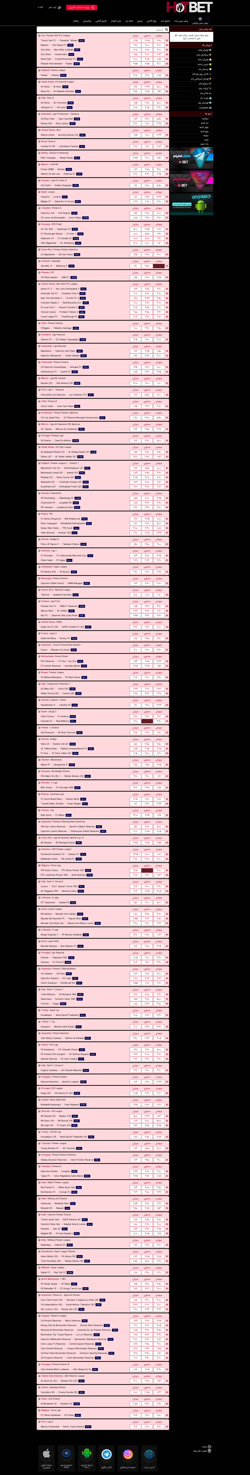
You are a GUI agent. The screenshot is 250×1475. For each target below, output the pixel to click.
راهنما (76, 21)
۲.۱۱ (135, 831)
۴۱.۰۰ (135, 383)
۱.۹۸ (135, 1137)
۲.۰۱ (135, 293)
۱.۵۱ (135, 213)
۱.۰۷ (159, 854)
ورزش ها (206, 45)
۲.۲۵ (135, 40)
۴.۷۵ (135, 158)
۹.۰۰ (159, 519)
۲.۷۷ (147, 560)
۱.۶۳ (135, 119)
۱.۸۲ (135, 1082)
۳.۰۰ (147, 45)
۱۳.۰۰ (135, 815)
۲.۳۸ (159, 123)
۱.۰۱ (158, 383)
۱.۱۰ (158, 595)
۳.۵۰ (147, 169)
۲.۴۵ (135, 615)
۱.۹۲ (135, 169)
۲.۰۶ (135, 307)
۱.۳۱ (159, 234)
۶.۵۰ (135, 1261)
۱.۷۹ (135, 355)
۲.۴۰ (135, 572)
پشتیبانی (87, 21)
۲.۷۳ (135, 611)
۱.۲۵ (159, 815)
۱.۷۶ (135, 1288)
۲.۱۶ (159, 486)
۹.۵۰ (159, 351)
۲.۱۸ (135, 50)
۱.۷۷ (135, 583)
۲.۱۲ (159, 482)
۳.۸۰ (135, 75)
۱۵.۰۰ (159, 1121)
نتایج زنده (165, 21)
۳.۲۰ (135, 123)
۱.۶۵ (135, 103)
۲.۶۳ (159, 54)
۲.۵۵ (135, 63)
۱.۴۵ (135, 254)
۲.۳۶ (135, 1171)
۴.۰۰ (135, 59)
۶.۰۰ (159, 213)
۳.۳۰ (147, 218)
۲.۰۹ (135, 317)
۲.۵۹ (135, 1404)
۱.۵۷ (159, 91)
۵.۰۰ (159, 87)
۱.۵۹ (159, 158)
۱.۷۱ (135, 804)
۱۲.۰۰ (135, 243)
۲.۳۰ (135, 507)
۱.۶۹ (135, 440)
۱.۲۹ (135, 519)
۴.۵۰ (135, 91)
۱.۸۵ (159, 59)
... (159, 266)
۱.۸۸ (135, 218)
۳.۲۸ (159, 429)
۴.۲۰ (135, 456)
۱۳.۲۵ (135, 854)
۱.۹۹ (135, 1344)
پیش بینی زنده (181, 21)
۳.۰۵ (147, 40)
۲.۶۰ (135, 486)
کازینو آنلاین (101, 21)
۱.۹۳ (135, 429)
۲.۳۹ (135, 201)
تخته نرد (129, 21)
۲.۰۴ (135, 962)
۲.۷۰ (135, 978)
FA (41, 7)
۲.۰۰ (135, 303)
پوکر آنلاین (151, 21)
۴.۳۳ (147, 87)
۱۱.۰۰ (159, 395)
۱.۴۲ (135, 1125)
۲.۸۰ (147, 123)
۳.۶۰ (159, 169)
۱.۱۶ (158, 243)
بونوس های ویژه (200, 1450)
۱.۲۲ (135, 351)
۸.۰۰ (135, 234)
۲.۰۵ (135, 477)
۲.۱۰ (159, 611)
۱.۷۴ (135, 289)
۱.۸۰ (135, 197)
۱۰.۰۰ (147, 854)
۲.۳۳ (159, 533)
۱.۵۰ (135, 544)
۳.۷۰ (147, 75)
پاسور (140, 21)
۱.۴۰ (135, 266)
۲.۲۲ (159, 1203)
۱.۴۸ (135, 87)
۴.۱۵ (147, 91)
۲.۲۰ (135, 45)
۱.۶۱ (135, 185)
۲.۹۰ (159, 40)
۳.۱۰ (159, 45)
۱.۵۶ (135, 277)
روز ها (208, 113)
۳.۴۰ (159, 107)
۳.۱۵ (147, 107)
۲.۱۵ (135, 753)
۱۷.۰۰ (147, 383)
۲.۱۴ (135, 891)
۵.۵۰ (159, 119)
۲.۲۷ (135, 1070)
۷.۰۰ (147, 243)
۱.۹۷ (135, 1245)
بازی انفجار (116, 21)
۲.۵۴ (135, 1203)
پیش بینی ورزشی (200, 23)
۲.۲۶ (159, 923)
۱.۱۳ (135, 1121)
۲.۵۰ (135, 54)
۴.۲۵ (147, 666)
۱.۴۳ (159, 1116)
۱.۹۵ (159, 1176)
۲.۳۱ (159, 312)
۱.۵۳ (159, 1208)
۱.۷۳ (159, 935)
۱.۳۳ (159, 1392)
